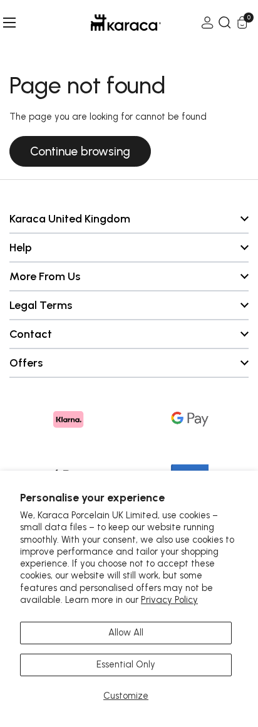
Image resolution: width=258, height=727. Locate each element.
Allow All (125, 632)
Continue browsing (80, 151)
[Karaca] (108, 22)
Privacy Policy (169, 599)
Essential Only (125, 664)
